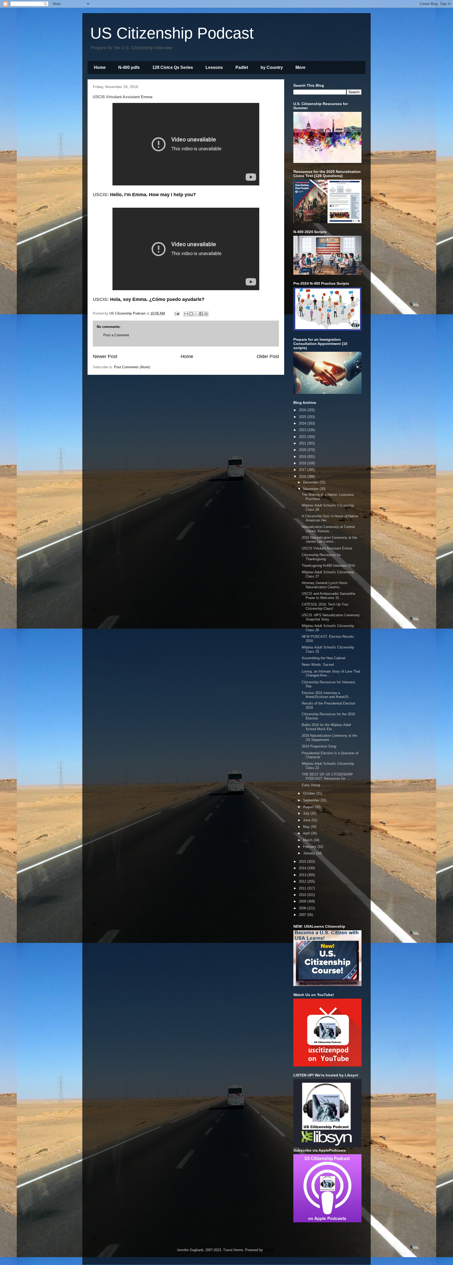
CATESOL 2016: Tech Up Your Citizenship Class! (325, 606)
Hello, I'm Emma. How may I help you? (153, 194)
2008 (303, 908)
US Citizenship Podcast (172, 33)
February (310, 847)
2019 (303, 457)
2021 (303, 443)
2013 (303, 875)
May (307, 827)
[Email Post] (176, 313)
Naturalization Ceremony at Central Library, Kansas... (328, 529)
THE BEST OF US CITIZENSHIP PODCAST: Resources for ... (327, 776)
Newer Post (105, 356)
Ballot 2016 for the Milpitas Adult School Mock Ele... (326, 727)
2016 (303, 476)
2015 (303, 862)
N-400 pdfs (129, 67)
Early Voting (311, 785)
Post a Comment (116, 335)
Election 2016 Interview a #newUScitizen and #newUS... (327, 695)
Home (100, 67)
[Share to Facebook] (201, 313)
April (307, 833)
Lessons (214, 67)
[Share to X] (196, 313)
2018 (303, 463)
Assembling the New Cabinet (324, 658)
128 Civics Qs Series (172, 67)
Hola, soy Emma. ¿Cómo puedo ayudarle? (157, 299)
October (309, 793)
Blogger (269, 1250)
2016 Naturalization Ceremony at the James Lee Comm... (329, 540)
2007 (303, 915)
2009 (303, 901)
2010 (303, 895)
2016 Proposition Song (319, 746)
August (309, 807)
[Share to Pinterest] (206, 313)
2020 (303, 450)
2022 (303, 437)
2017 (303, 470)
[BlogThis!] (191, 313)
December (311, 482)
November (311, 489)
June (307, 820)
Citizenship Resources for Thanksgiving (321, 557)
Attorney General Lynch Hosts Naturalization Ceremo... (325, 585)
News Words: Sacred (318, 665)
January (309, 853)
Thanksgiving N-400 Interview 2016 (328, 566)
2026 (303, 410)
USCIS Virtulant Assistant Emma (327, 548)
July (306, 813)
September (312, 800)
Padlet (241, 67)
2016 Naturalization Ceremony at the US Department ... (329, 738)
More (300, 67)
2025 (303, 417)
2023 (303, 430)
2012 (303, 881)
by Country (272, 67)
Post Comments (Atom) (132, 367)
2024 (303, 423)
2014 (303, 868)
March (308, 840)
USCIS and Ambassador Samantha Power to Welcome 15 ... (328, 596)
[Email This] (186, 313)
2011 (303, 888)
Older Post (268, 356)
